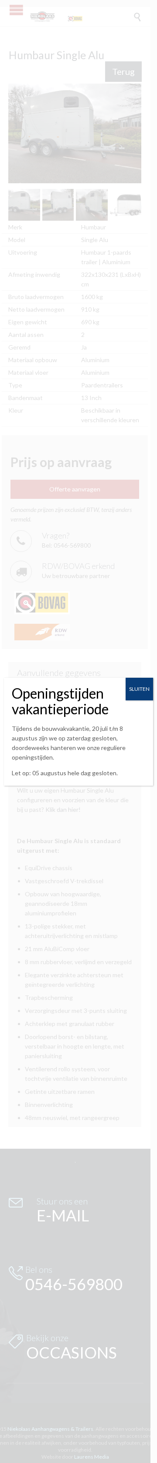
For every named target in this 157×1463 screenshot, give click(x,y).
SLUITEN (139, 689)
